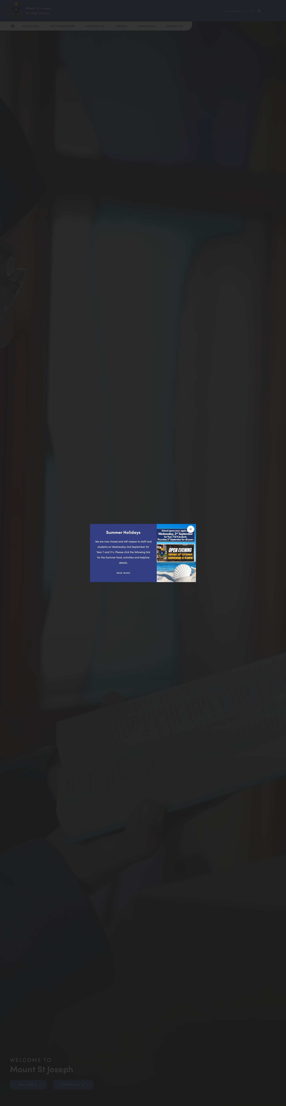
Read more (126, 574)
